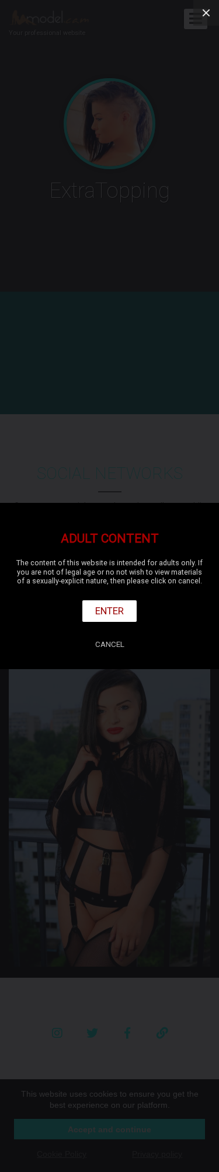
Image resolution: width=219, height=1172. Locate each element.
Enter (109, 611)
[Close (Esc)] (206, 13)
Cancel (109, 644)
